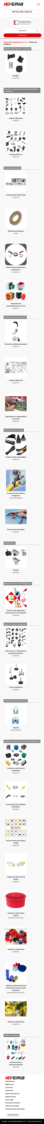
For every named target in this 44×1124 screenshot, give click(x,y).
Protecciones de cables (16, 531)
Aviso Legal (9, 1100)
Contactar (22, 35)
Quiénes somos (10, 1097)
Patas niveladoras (16, 688)
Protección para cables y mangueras (16, 495)
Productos (22, 30)
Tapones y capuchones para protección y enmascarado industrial (16, 989)
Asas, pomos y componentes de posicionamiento (15, 653)
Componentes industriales (16, 196)
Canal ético (9, 1091)
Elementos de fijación (16, 232)
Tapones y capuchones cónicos (15, 915)
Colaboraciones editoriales (15, 1109)
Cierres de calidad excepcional (16, 345)
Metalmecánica (22, 11)
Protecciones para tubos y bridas (16, 843)
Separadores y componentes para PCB (16, 419)
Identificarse (10, 1081)
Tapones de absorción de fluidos (16, 879)
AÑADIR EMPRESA (13, 1115)
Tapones (16, 729)
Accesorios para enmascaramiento (16, 1064)
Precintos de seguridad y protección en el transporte (16, 613)
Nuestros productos (12, 1094)
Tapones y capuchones (15, 950)
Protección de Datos (12, 1103)
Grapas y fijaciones (16, 119)
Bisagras (16, 77)
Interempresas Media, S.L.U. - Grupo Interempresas (25, 1121)
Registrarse (9, 1084)
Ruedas (16, 571)
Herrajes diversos (16, 156)
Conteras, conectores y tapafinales (16, 770)
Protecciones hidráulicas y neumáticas (16, 269)
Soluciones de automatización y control (15, 306)
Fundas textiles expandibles (16, 458)
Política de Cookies (12, 1106)
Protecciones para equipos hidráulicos (16, 807)
